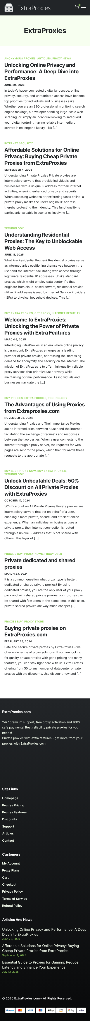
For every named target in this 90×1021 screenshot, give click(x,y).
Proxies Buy (13, 553)
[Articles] (45, 834)
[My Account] (45, 864)
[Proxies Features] (45, 813)
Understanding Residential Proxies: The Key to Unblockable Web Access (43, 241)
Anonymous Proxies (20, 58)
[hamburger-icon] (83, 7)
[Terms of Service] (45, 900)
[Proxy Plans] (45, 871)
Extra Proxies (35, 398)
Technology (14, 228)
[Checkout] (45, 885)
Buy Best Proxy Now (20, 471)
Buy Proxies (13, 398)
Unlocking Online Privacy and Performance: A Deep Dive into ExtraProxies (41, 71)
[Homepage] (45, 799)
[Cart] (45, 878)
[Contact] (45, 841)
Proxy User (53, 553)
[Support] (45, 827)
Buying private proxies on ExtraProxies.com (35, 631)
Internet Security (18, 143)
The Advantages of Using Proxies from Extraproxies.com (44, 407)
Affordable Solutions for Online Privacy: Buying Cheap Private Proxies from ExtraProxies (41, 156)
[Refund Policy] (45, 906)
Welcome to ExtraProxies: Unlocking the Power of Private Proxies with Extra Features (41, 326)
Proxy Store (34, 621)
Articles (44, 58)
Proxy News (61, 58)
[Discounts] (45, 820)
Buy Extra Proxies (18, 313)
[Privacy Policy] (45, 892)
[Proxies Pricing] (45, 806)
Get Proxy (42, 313)
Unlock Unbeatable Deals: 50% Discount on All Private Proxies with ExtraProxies (41, 487)
